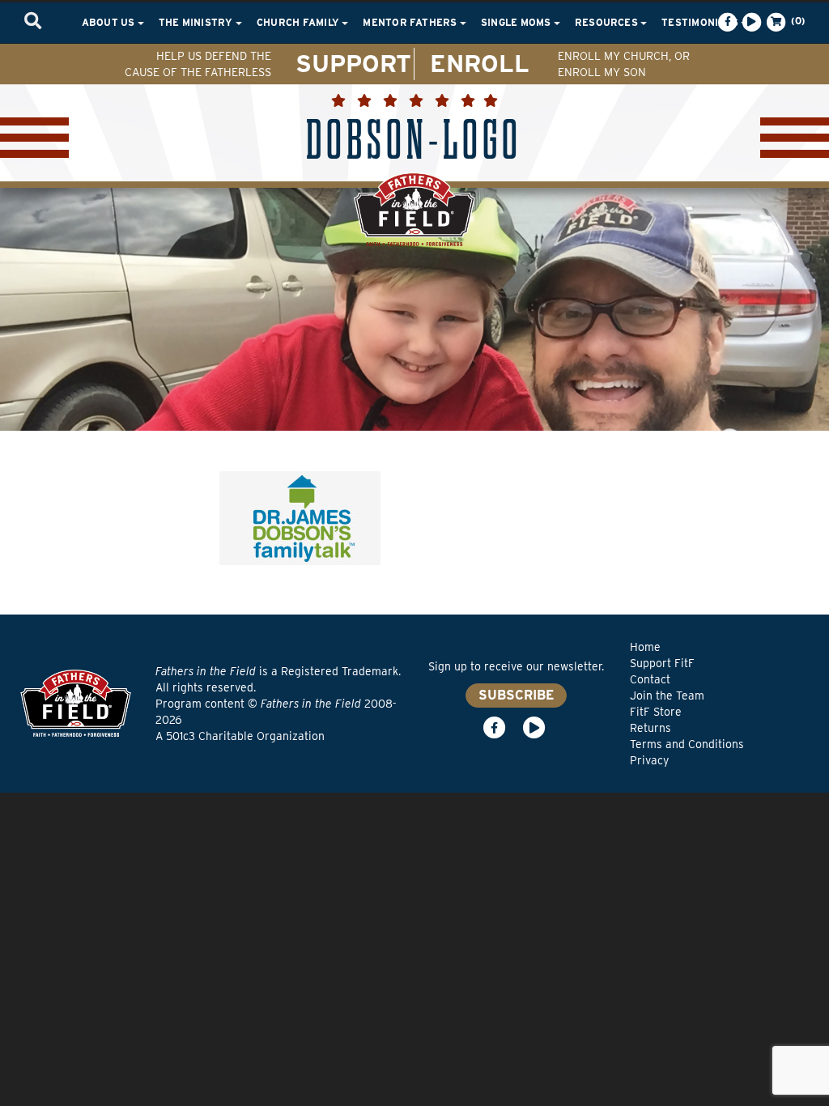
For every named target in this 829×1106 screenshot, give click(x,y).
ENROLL (479, 63)
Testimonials (701, 22)
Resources (607, 22)
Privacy (649, 760)
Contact (650, 679)
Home (645, 646)
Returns (650, 727)
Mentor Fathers (411, 22)
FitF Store (656, 711)
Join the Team (667, 695)
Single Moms (517, 22)
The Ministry (197, 22)
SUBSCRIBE (516, 695)
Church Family (299, 22)
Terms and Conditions (687, 744)
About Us (110, 22)
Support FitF (662, 663)
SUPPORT (353, 63)
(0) (797, 21)
